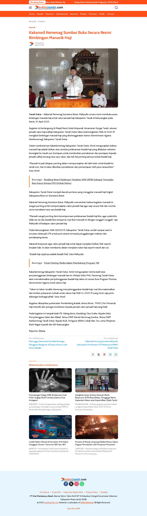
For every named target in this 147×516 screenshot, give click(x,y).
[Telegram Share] (110, 354)
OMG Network (87, 502)
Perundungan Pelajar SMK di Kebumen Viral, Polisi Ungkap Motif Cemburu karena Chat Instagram (48, 397)
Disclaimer (44, 492)
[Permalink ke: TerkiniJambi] (31, 43)
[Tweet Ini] (98, 354)
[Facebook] (66, 484)
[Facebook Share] (93, 354)
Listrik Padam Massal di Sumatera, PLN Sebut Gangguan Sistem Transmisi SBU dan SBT (48, 443)
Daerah (32, 27)
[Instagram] (76, 484)
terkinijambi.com (51, 502)
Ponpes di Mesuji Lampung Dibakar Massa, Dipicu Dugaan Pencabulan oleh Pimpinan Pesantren (96, 443)
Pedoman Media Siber (73, 492)
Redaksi (104, 492)
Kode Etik (56, 492)
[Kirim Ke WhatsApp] (116, 354)
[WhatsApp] (82, 484)
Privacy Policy (92, 492)
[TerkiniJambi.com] (48, 7)
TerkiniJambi (39, 43)
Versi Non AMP (73, 508)
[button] (31, 7)
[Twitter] (71, 484)
